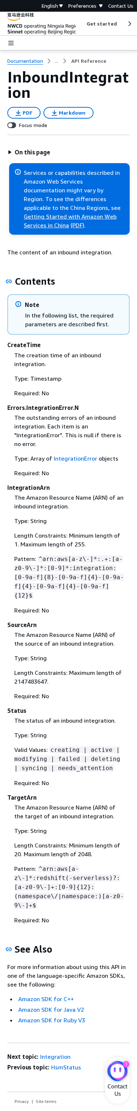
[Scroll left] (80, 24)
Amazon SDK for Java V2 (51, 1009)
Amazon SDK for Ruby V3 (51, 1020)
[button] (29, 152)
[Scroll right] (129, 24)
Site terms (46, 1101)
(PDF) (77, 225)
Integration (55, 1056)
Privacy (22, 1101)
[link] (88, 61)
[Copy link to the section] (8, 281)
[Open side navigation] (11, 43)
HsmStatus (66, 1067)
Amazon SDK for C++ (46, 999)
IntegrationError (75, 458)
